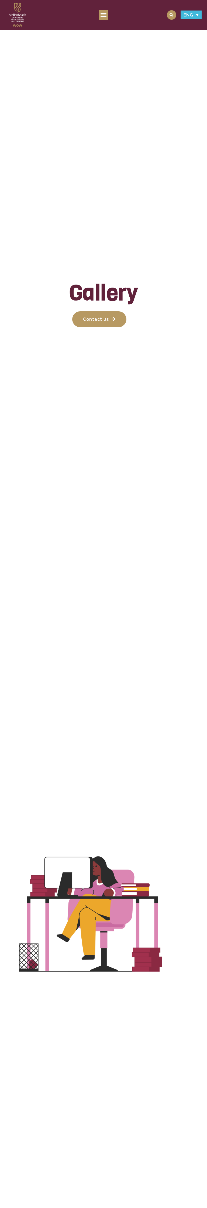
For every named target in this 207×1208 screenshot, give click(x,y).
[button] (104, 15)
